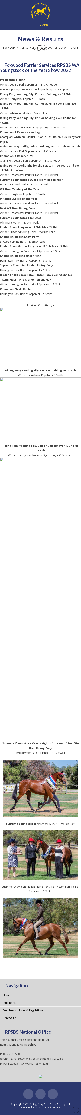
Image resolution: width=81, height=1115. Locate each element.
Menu (43, 24)
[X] (40, 1094)
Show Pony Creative (48, 1106)
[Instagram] (53, 1094)
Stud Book (9, 1003)
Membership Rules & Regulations (23, 1010)
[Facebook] (28, 1094)
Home (6, 995)
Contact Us (9, 1018)
